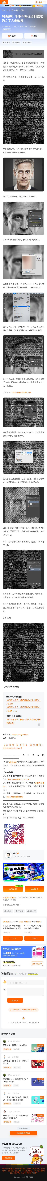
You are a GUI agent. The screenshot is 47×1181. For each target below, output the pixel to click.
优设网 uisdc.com (12, 1143)
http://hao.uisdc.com (15, 796)
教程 (17, 10)
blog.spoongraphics (20, 734)
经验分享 (27, 42)
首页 (3, 10)
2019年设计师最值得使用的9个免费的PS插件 (15, 1080)
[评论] (25, 992)
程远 (15, 26)
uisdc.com (13, 762)
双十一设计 (17, 1067)
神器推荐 (40, 1045)
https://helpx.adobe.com (21, 392)
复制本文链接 (10, 897)
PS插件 (16, 1085)
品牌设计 (40, 1061)
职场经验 (40, 1115)
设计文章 (10, 10)
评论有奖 (33, 26)
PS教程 (17, 42)
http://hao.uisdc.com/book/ (18, 779)
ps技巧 (7, 42)
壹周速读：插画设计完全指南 (15, 1045)
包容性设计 (17, 1104)
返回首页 (9, 1158)
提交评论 (15, 1000)
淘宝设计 (16, 1122)
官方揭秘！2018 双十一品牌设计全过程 (16, 1062)
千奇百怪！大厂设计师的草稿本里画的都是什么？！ (16, 1116)
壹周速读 (16, 1049)
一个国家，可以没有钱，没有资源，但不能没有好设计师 (16, 1098)
